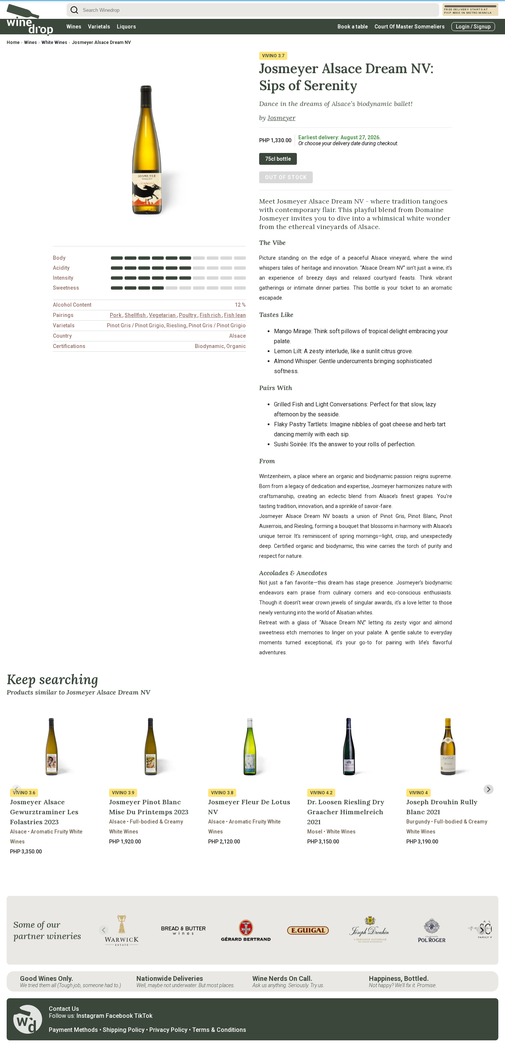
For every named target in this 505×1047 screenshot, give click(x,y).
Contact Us (64, 1008)
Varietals (99, 27)
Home (13, 42)
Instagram (90, 1015)
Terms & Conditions (219, 1029)
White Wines (54, 42)
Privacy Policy (168, 1029)
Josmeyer (281, 117)
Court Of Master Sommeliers (409, 27)
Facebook (119, 1015)
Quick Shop (53, 869)
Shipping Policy (124, 1029)
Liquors (126, 27)
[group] (121, 930)
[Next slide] (489, 789)
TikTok (143, 1015)
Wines (74, 27)
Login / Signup (473, 27)
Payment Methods (73, 1029)
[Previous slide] (16, 789)
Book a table (353, 27)
